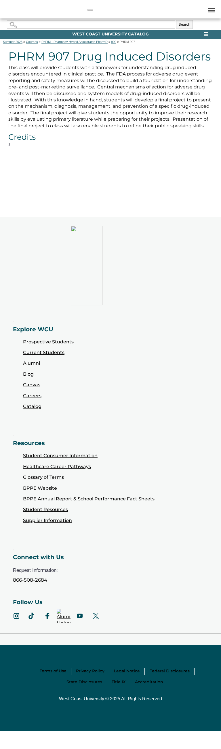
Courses (32, 41)
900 (113, 41)
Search (184, 24)
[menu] (211, 10)
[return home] (90, 10)
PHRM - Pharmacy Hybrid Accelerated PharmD (74, 41)
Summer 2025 (12, 41)
